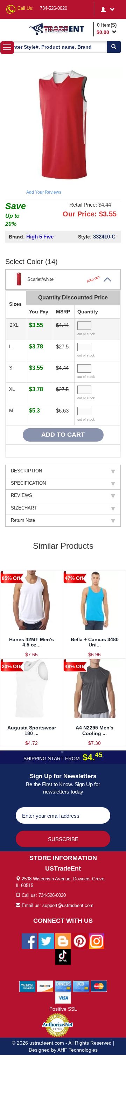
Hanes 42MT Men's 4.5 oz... (31, 642)
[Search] (114, 47)
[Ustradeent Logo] (59, 28)
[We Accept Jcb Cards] (81, 986)
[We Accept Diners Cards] (63, 986)
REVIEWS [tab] (21, 495)
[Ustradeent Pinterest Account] (80, 940)
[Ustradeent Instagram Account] (96, 940)
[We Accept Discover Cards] (45, 986)
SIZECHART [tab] (24, 508)
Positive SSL (63, 1009)
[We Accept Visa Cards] (63, 997)
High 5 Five (40, 237)
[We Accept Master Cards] (99, 986)
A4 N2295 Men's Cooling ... (94, 730)
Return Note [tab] (23, 520)
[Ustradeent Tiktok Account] (63, 956)
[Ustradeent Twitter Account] (46, 940)
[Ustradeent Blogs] (63, 940)
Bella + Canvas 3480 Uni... (95, 642)
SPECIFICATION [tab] (28, 483)
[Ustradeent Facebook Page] (29, 940)
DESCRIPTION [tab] (26, 470)
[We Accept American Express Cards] (27, 986)
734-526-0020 (53, 8)
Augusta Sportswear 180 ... (31, 730)
